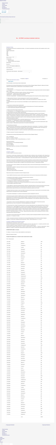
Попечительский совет (6, 8)
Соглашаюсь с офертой (10, 151)
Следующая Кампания (46, 424)
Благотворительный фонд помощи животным (7, 16)
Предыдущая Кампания (9, 424)
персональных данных (15, 79)
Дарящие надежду (3, 0)
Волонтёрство (4, 7)
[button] (4, 11)
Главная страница (5, 429)
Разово (12, 47)
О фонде (3, 4)
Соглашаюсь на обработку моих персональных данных (15, 221)
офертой (26, 78)
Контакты (3, 6)
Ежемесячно (8, 47)
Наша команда (4, 5)
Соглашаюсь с (24, 78)
